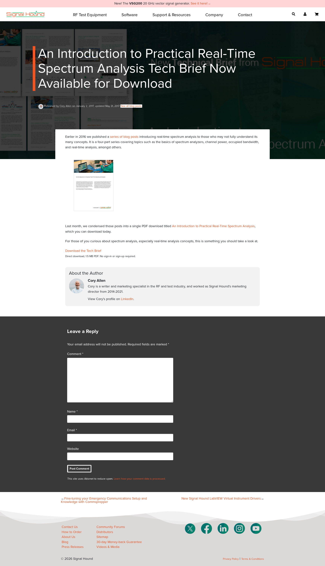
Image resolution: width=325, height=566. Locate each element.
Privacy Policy (231, 559)
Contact (245, 14)
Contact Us (70, 527)
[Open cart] (316, 14)
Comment (75, 354)
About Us (68, 537)
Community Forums (110, 527)
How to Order (72, 532)
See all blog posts (131, 106)
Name (72, 412)
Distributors (104, 532)
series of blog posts (124, 137)
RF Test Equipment (90, 14)
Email (72, 430)
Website (73, 449)
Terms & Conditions (252, 559)
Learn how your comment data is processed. (140, 478)
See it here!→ (201, 3)
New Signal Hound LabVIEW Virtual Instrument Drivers (221, 498)
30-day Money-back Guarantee (119, 542)
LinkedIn (127, 299)
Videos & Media (107, 547)
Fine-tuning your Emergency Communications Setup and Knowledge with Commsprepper (104, 500)
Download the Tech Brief (83, 251)
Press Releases (73, 547)
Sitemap (102, 537)
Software (129, 14)
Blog (65, 542)
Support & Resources (172, 14)
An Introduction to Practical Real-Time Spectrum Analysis (213, 226)
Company (214, 14)
